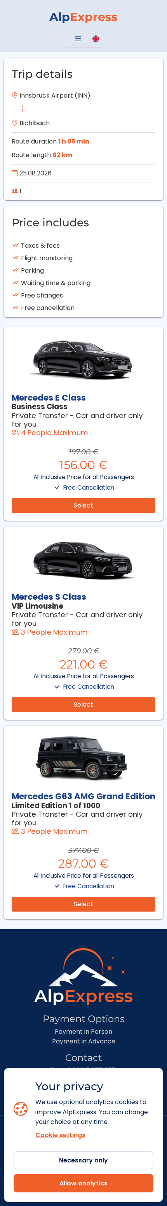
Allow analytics (83, 1183)
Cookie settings (60, 1135)
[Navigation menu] (78, 39)
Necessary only (83, 1160)
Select (83, 505)
